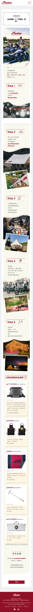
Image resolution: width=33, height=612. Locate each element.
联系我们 (26, 606)
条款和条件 (7, 606)
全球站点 (20, 606)
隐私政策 (14, 606)
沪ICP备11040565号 (20, 604)
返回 (16, 582)
